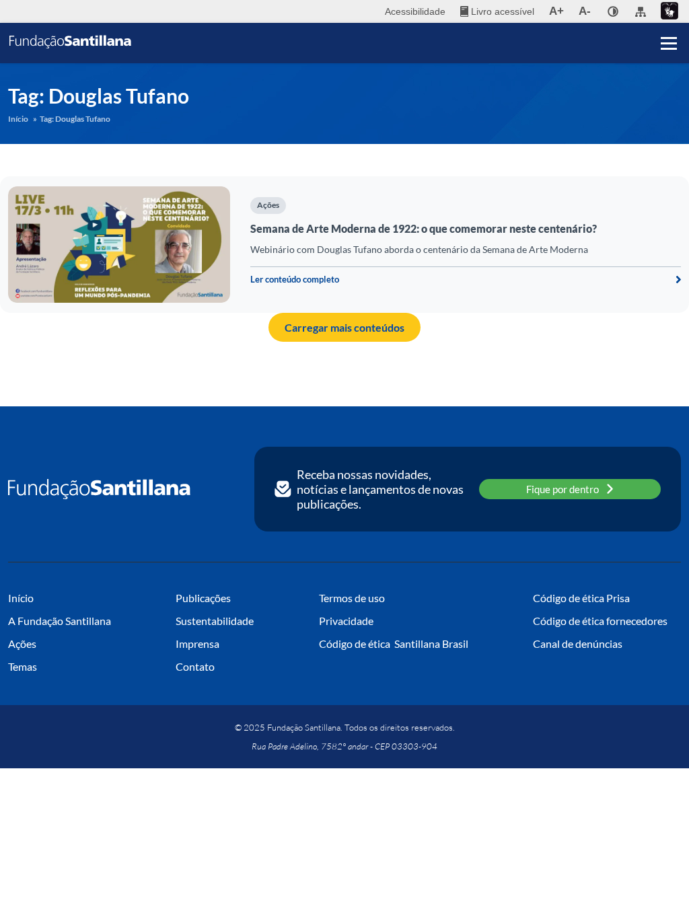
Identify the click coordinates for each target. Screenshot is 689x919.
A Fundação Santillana (59, 620)
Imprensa (197, 643)
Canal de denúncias (577, 643)
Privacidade (346, 620)
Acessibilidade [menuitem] (415, 11)
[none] (613, 11)
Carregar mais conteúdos (344, 327)
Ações (268, 205)
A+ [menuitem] (556, 11)
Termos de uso (352, 597)
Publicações (203, 597)
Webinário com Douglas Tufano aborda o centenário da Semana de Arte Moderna (419, 249)
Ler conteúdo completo (294, 279)
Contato (195, 666)
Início (18, 119)
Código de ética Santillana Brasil (393, 643)
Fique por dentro (562, 489)
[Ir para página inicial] (99, 489)
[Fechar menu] (669, 20)
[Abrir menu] (669, 43)
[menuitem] (497, 11)
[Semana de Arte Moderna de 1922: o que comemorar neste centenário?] (119, 244)
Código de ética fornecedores (600, 620)
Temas (22, 666)
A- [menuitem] (585, 11)
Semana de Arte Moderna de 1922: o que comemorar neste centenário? (423, 228)
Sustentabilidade (215, 620)
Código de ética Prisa (581, 597)
